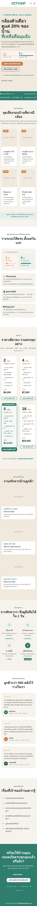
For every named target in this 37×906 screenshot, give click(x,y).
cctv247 (18, 3)
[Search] (31, 3)
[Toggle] (3, 798)
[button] (34, 3)
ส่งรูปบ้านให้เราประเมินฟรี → (26, 459)
